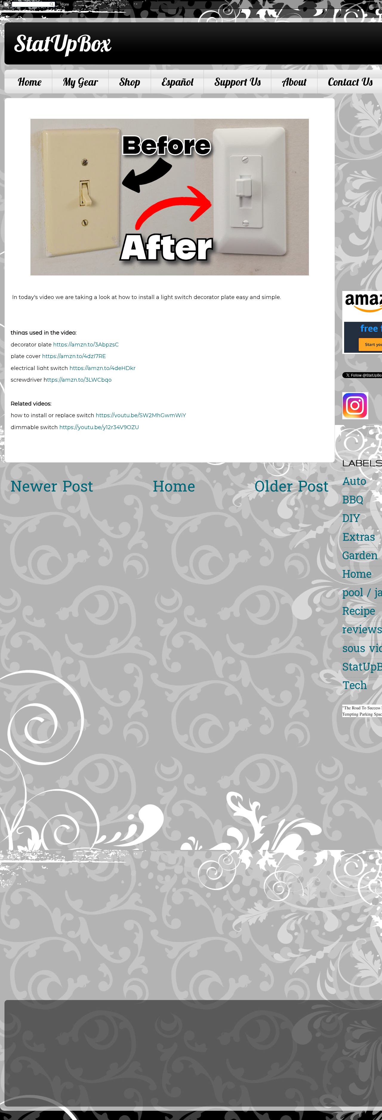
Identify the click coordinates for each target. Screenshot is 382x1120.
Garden (360, 557)
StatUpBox (62, 43)
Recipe (358, 612)
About (294, 81)
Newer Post (51, 488)
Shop (129, 81)
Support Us (237, 81)
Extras (358, 538)
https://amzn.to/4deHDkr (102, 368)
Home (29, 81)
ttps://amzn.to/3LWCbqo (79, 380)
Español (177, 81)
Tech (354, 686)
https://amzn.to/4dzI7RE (74, 356)
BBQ (352, 501)
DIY (351, 519)
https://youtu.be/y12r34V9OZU (99, 427)
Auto (354, 482)
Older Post (292, 488)
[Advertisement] (362, 187)
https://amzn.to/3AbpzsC (86, 344)
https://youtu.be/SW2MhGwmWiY (141, 415)
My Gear (80, 81)
